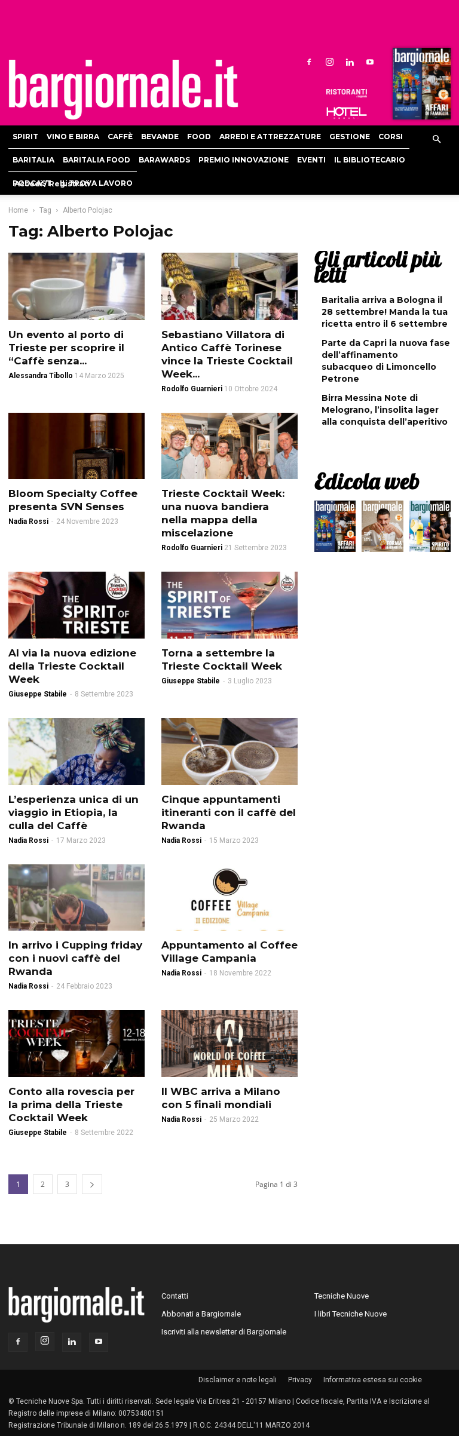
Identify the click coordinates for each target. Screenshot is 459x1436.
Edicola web (367, 481)
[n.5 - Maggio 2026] (430, 529)
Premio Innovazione (243, 159)
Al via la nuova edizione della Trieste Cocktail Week (72, 666)
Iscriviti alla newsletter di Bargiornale (223, 1331)
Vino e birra (73, 136)
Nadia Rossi (28, 521)
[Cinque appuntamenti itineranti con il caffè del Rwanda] (229, 751)
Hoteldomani (346, 112)
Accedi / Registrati (52, 183)
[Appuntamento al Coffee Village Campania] (229, 897)
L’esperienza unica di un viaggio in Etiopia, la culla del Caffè (73, 812)
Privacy (300, 1380)
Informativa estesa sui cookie (372, 1380)
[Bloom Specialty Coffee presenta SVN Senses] (76, 446)
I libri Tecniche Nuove (350, 1313)
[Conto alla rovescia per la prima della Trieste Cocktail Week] (76, 1043)
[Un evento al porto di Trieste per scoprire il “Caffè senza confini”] (76, 286)
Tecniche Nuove (341, 1295)
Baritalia (33, 159)
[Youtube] (370, 61)
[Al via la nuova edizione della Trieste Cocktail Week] (76, 605)
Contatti (174, 1295)
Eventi (311, 159)
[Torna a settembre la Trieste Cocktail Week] (229, 605)
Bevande (160, 136)
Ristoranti (346, 93)
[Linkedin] (350, 61)
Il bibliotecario (369, 159)
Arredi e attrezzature (270, 136)
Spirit (25, 136)
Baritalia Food (96, 159)
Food (199, 136)
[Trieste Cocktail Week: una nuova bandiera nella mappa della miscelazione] (229, 446)
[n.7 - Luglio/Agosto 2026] (420, 86)
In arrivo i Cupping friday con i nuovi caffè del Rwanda (75, 958)
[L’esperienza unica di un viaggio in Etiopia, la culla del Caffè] (76, 751)
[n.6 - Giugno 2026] (382, 529)
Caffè (120, 136)
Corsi (390, 136)
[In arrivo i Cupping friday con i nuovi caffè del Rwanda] (76, 897)
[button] (436, 139)
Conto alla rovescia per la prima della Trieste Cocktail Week (71, 1104)
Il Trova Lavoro (96, 183)
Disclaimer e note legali (237, 1380)
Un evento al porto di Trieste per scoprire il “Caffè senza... (66, 348)
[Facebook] (309, 61)
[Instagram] (329, 61)
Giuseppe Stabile (37, 694)
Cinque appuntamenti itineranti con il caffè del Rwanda (228, 812)
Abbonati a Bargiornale (201, 1313)
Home (18, 210)
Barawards (164, 159)
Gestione (349, 136)
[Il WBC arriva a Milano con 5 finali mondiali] (229, 1043)
